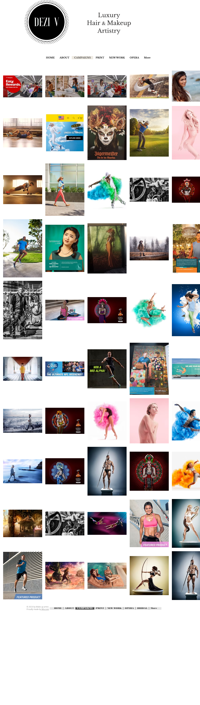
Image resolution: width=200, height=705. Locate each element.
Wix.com (45, 609)
